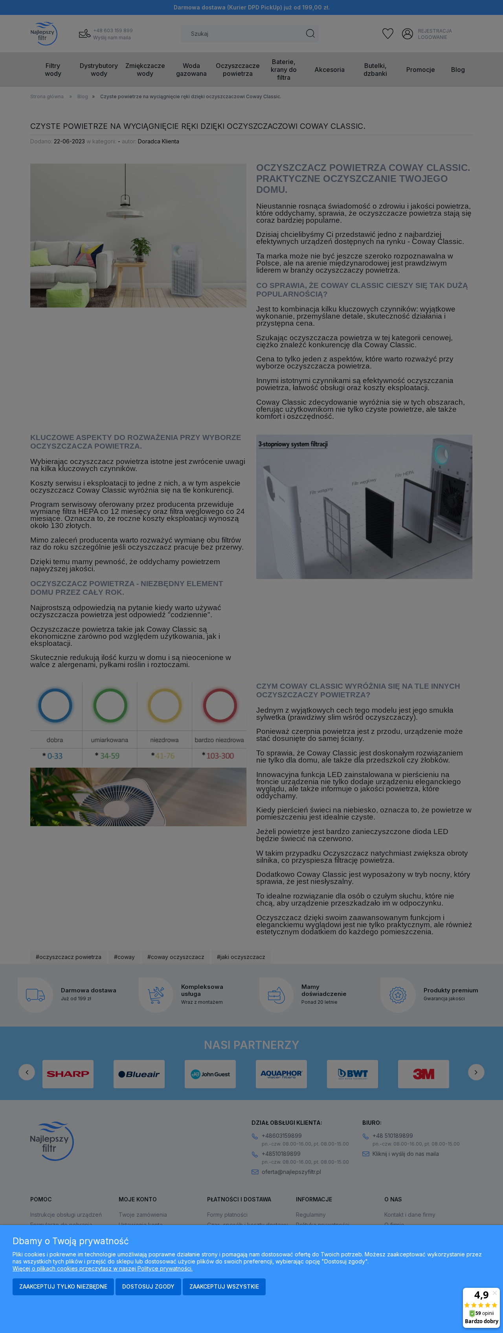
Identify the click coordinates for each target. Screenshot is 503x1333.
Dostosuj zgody (148, 1286)
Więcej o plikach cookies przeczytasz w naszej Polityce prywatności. (103, 1268)
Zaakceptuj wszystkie (224, 1286)
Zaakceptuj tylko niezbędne (63, 1286)
